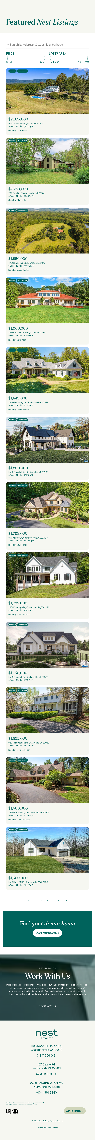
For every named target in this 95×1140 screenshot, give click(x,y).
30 (59, 900)
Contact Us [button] (47, 1006)
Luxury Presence (57, 1121)
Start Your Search (46, 933)
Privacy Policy (53, 1128)
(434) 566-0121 (46, 1055)
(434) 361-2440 (46, 1092)
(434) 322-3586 (46, 1074)
